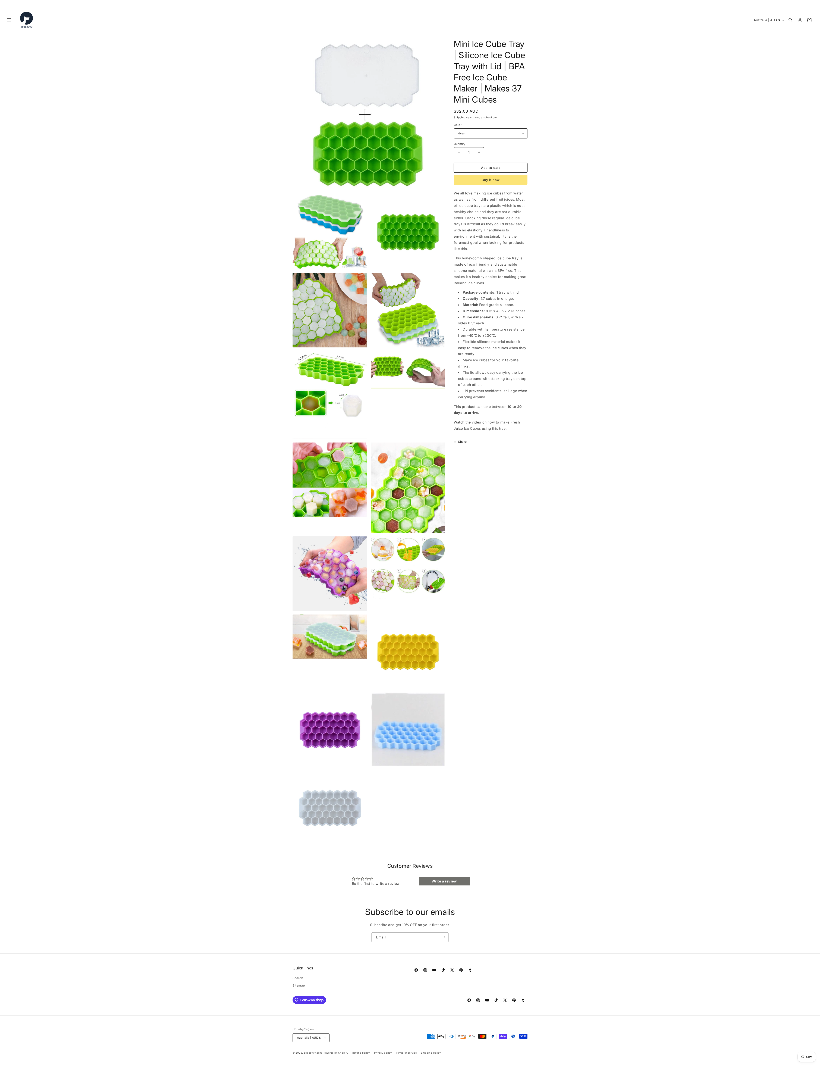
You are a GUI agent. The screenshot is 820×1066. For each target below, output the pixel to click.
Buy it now (491, 180)
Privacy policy (383, 1052)
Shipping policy (431, 1052)
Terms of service (406, 1052)
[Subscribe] (443, 937)
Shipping (460, 117)
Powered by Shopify (335, 1052)
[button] (9, 20)
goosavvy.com (313, 1052)
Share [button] (462, 441)
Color (457, 124)
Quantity (459, 144)
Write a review (444, 881)
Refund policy (361, 1052)
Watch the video (467, 422)
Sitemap (299, 985)
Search (298, 978)
